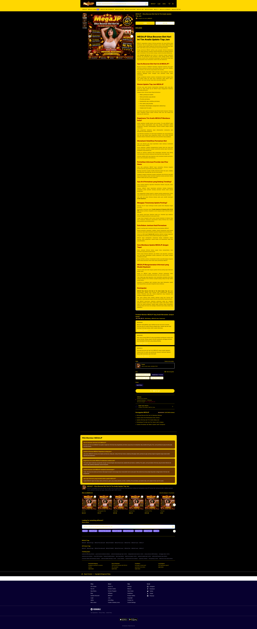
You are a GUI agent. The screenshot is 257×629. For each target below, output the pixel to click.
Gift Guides (93, 586)
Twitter (151, 591)
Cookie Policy (109, 612)
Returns (129, 588)
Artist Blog (110, 600)
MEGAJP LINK (140, 9)
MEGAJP (84, 9)
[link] (85, 531)
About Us (110, 586)
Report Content (88, 574)
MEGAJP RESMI (149, 9)
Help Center (130, 591)
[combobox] (122, 4)
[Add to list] (95, 497)
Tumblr (151, 593)
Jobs (109, 598)
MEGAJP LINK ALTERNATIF (107, 9)
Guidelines (130, 593)
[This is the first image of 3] (89, 36)
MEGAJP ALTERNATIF (165, 9)
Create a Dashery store (114, 602)
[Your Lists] (169, 3)
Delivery (129, 586)
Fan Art (92, 588)
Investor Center (112, 588)
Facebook (152, 588)
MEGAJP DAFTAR (176, 9)
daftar (92, 600)
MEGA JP (156, 9)
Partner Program (112, 591)
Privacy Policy (102, 612)
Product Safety (131, 595)
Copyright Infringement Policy (102, 574)
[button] (84, 15)
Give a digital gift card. (150, 401)
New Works (93, 591)
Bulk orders (93, 602)
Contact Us (130, 600)
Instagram (152, 586)
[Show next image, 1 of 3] (131, 36)
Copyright (130, 598)
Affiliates (110, 593)
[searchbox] (128, 527)
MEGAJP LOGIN (93, 9)
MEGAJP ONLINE (119, 9)
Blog (92, 593)
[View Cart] (172, 3)
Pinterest (152, 595)
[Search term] (146, 3)
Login (92, 598)
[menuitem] (84, 9)
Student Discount (95, 595)
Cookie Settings (131, 602)
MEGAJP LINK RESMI (130, 9)
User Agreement (94, 612)
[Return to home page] (89, 3)
